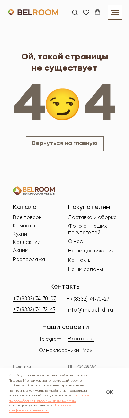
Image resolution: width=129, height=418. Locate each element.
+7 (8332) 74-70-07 (34, 298)
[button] (75, 12)
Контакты (80, 260)
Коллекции (27, 242)
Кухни (20, 234)
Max (88, 350)
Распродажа (29, 259)
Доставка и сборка (92, 217)
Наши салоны (85, 269)
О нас (75, 241)
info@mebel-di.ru (90, 310)
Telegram (50, 339)
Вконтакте (81, 339)
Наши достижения (91, 251)
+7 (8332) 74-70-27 (88, 299)
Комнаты (24, 226)
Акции (20, 250)
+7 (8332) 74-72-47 (34, 309)
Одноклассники (59, 350)
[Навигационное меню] (115, 12)
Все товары (27, 217)
